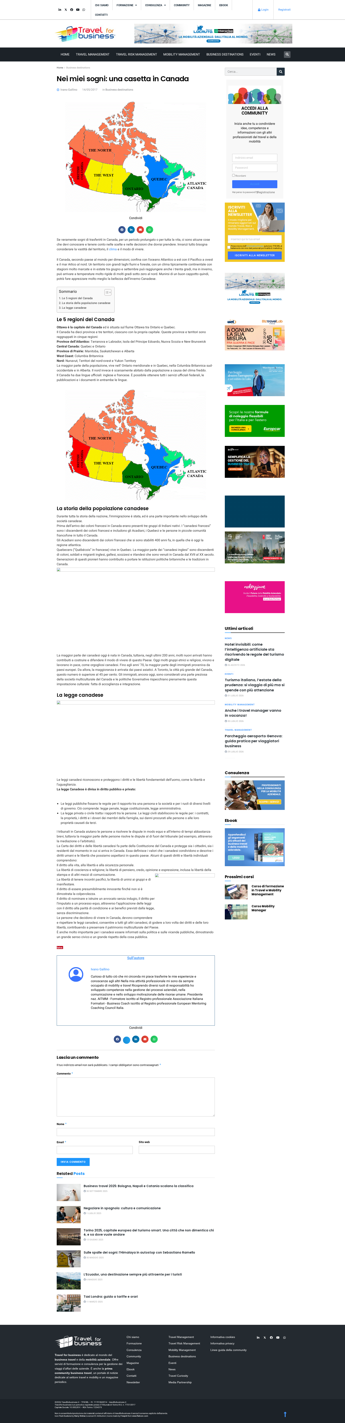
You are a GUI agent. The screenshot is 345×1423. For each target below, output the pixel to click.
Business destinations (78, 67)
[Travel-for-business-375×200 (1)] (255, 421)
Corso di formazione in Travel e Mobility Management (268, 890)
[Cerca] (281, 72)
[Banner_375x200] (255, 380)
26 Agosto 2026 (236, 665)
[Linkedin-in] (60, 10)
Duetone (67, 1416)
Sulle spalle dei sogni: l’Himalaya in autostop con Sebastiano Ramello (139, 1252)
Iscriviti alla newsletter (255, 255)
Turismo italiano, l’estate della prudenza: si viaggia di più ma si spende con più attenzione (255, 685)
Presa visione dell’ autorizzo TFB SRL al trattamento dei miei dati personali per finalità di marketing (256, 247)
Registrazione (266, 192)
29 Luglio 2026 (235, 751)
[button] (287, 54)
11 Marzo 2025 (94, 1301)
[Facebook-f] (72, 10)
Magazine (204, 5)
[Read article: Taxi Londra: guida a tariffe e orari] (69, 1303)
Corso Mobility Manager (263, 908)
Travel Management (92, 54)
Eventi (255, 54)
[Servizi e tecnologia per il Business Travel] (255, 511)
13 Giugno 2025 (94, 1239)
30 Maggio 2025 (95, 1257)
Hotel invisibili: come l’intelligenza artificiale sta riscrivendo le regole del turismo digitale (254, 652)
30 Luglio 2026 (235, 721)
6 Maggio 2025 (94, 1279)
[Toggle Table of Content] (105, 292)
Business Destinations (225, 54)
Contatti (101, 14)
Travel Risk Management (136, 54)
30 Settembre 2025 (96, 1191)
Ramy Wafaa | (80, 1416)
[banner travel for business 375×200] (255, 597)
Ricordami (240, 176)
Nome (62, 1124)
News (271, 54)
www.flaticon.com (140, 1416)
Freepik (124, 1416)
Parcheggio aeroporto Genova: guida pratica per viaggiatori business (253, 741)
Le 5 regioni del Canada (77, 298)
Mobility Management (181, 54)
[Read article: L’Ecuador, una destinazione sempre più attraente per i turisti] (69, 1280)
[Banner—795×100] (213, 33)
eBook (223, 5)
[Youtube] (78, 10)
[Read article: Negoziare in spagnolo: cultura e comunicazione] (69, 1214)
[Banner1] (255, 461)
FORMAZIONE (125, 5)
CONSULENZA (153, 5)
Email (61, 1142)
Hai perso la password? (244, 192)
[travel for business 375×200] (255, 334)
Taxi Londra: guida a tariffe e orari (111, 1296)
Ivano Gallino (100, 969)
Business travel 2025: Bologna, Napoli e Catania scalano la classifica (138, 1186)
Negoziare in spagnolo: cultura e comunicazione (122, 1208)
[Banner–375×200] (255, 288)
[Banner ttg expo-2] (255, 547)
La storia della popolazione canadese (86, 303)
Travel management (238, 730)
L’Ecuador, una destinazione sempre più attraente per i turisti (133, 1274)
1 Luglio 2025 (93, 1213)
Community (182, 5)
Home (65, 54)
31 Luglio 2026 (235, 695)
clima (113, 249)
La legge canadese (74, 308)
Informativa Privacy (255, 246)
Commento (65, 1074)
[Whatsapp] (84, 10)
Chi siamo (101, 5)
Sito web (144, 1142)
